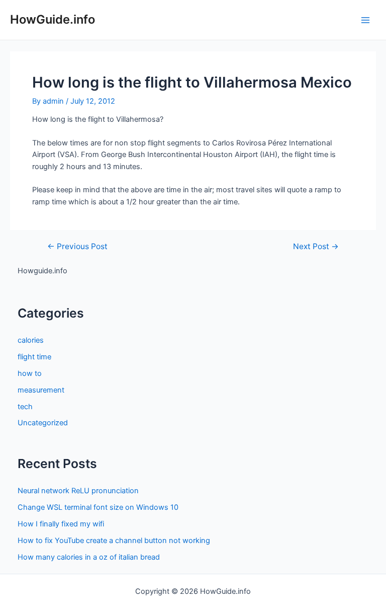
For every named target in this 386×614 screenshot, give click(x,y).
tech (25, 406)
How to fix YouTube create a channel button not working (114, 540)
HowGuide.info (52, 19)
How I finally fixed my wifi (61, 523)
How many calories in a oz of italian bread (89, 557)
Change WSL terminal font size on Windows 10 (98, 507)
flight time (34, 356)
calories (31, 340)
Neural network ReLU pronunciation (78, 490)
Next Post (316, 247)
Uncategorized (43, 422)
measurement (41, 390)
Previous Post (77, 247)
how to (30, 373)
